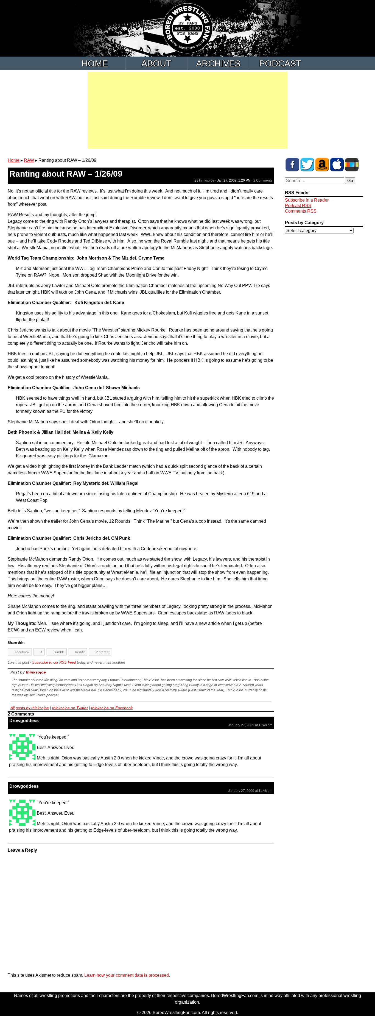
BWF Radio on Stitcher (352, 164)
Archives (218, 63)
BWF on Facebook (292, 164)
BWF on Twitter (307, 164)
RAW (29, 160)
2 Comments (262, 180)
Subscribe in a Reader (307, 200)
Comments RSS (301, 211)
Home (95, 63)
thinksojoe (206, 180)
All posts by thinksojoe (29, 708)
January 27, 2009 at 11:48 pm (250, 725)
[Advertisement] (187, 110)
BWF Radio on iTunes (337, 164)
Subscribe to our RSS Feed (54, 662)
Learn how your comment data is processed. (127, 975)
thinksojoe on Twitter (70, 708)
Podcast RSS (298, 205)
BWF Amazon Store (322, 164)
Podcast (280, 63)
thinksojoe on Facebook (112, 708)
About (156, 63)
